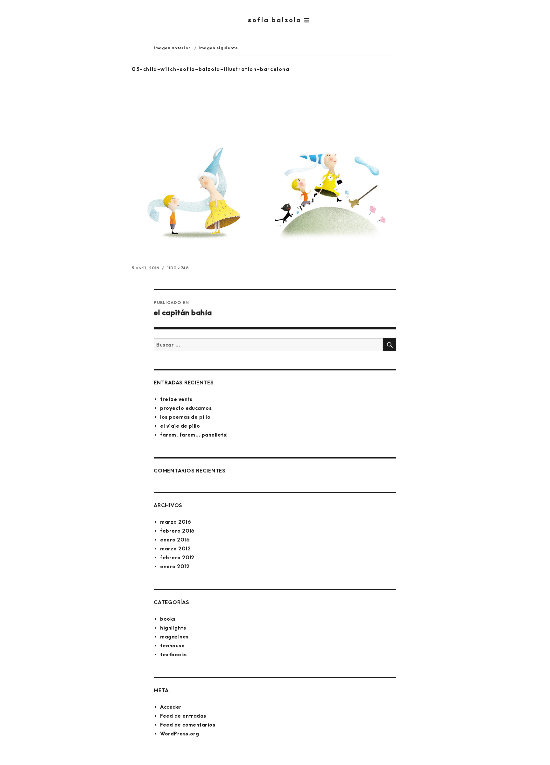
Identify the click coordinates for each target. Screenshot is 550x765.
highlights (173, 628)
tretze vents (176, 399)
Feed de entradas (183, 716)
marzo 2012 (175, 549)
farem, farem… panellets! (194, 435)
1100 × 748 (178, 267)
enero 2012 (174, 566)
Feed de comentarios (187, 725)
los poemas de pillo (185, 417)
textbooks (173, 654)
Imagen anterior (172, 47)
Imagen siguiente (218, 47)
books (167, 619)
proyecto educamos (186, 408)
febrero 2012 (177, 558)
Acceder (170, 707)
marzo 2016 (175, 522)
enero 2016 (175, 540)
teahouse (172, 646)
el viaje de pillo (180, 426)
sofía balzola (276, 20)
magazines (174, 637)
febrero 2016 (177, 531)
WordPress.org (179, 734)
